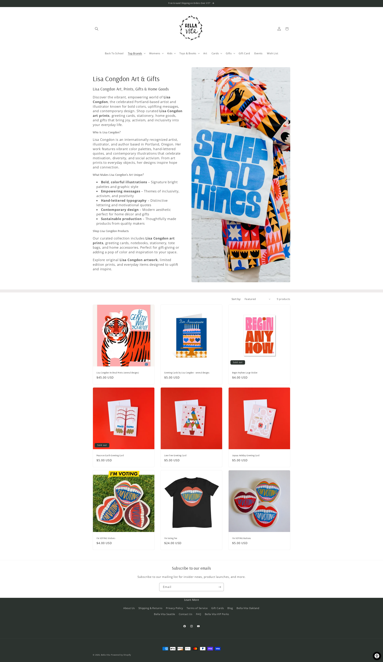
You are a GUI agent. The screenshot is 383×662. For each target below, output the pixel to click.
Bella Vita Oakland (248, 608)
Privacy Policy (174, 608)
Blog (230, 608)
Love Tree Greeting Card (175, 455)
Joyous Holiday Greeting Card (245, 455)
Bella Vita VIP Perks (217, 614)
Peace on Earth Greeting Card (110, 455)
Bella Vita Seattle (164, 614)
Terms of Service (197, 608)
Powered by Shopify (121, 654)
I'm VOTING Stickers (105, 538)
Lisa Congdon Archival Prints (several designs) (117, 372)
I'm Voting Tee (170, 538)
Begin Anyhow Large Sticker (245, 372)
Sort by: (236, 299)
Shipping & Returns (150, 608)
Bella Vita (105, 654)
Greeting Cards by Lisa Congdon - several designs (186, 372)
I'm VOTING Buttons (241, 538)
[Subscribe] (220, 587)
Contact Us (185, 614)
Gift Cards (217, 608)
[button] (97, 29)
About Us (129, 608)
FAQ (198, 614)
